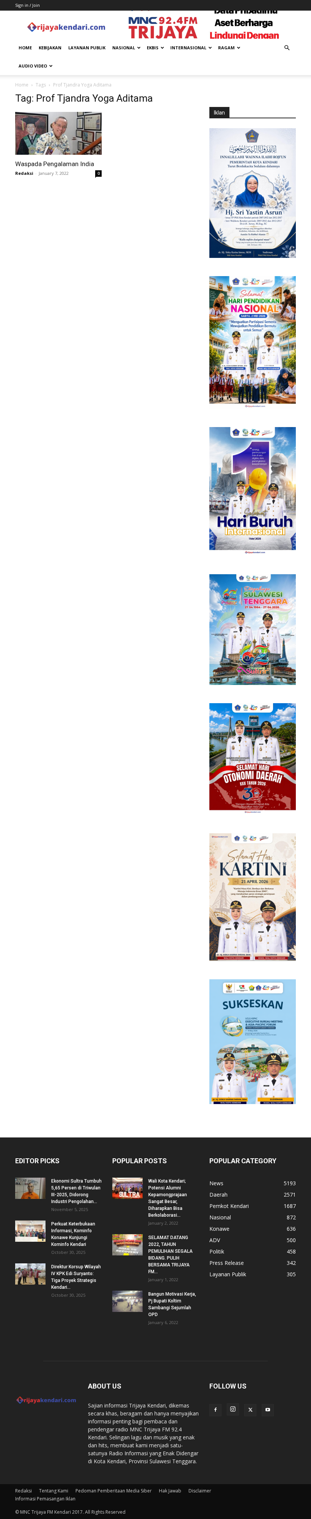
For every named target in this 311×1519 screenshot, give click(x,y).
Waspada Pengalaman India (54, 164)
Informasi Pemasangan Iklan (45, 1498)
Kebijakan (50, 47)
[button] (287, 48)
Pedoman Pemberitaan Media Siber (113, 1491)
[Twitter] (250, 1410)
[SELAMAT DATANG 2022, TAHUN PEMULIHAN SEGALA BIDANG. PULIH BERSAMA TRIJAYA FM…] (127, 1244)
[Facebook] (215, 1410)
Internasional (188, 47)
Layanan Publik (86, 47)
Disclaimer (199, 1491)
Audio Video (33, 66)
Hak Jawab (170, 1491)
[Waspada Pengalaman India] (58, 133)
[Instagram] (233, 1409)
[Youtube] (268, 1410)
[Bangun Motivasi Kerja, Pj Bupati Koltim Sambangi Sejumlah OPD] (127, 1301)
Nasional (123, 47)
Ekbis (153, 47)
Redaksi (24, 173)
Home (25, 47)
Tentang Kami (53, 1491)
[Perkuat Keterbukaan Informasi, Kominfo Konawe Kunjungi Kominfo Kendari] (30, 1231)
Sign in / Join (27, 5)
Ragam (226, 47)
